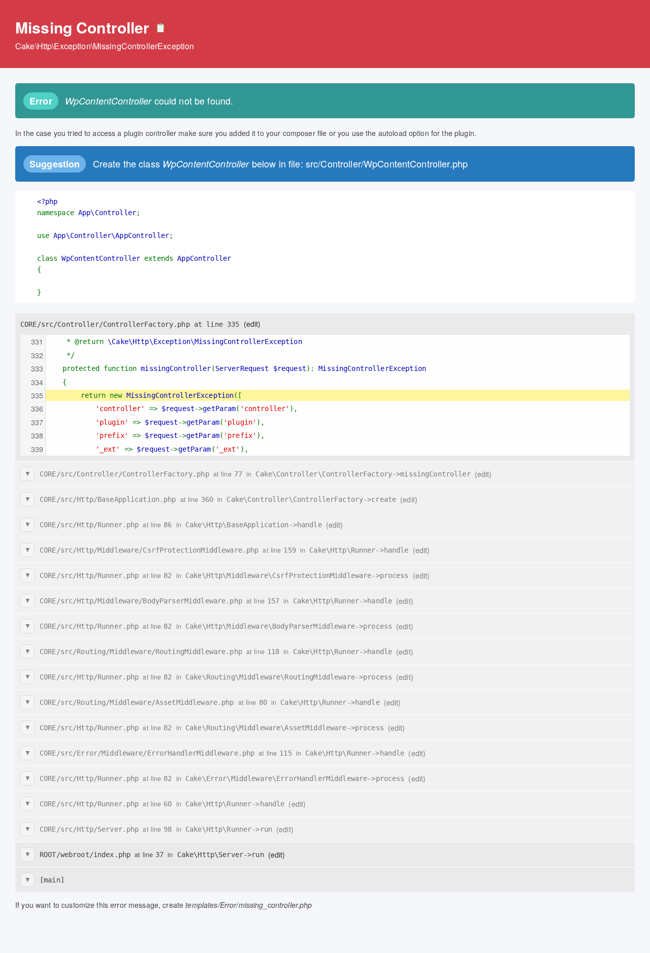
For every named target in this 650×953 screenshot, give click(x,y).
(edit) (252, 324)
